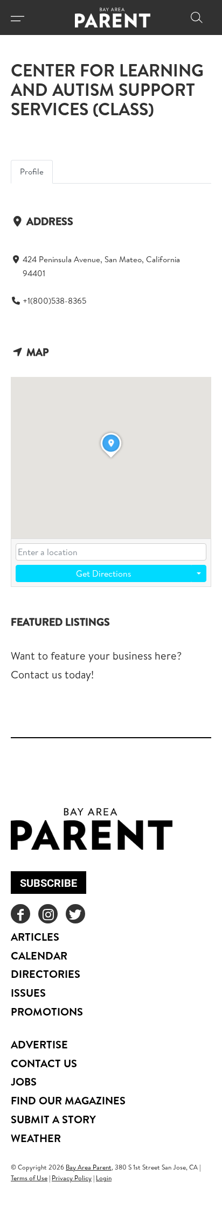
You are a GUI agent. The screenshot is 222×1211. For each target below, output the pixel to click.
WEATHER (36, 1138)
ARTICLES (35, 936)
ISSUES (28, 992)
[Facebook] (20, 913)
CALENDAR (39, 955)
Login (104, 1177)
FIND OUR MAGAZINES (68, 1100)
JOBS (24, 1081)
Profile (32, 171)
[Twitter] (75, 913)
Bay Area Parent (89, 1167)
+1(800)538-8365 (54, 300)
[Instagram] (48, 913)
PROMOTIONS (47, 1011)
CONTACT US (44, 1063)
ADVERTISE (39, 1044)
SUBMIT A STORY (53, 1119)
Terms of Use (29, 1177)
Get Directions (103, 573)
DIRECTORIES (45, 974)
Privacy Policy (72, 1177)
